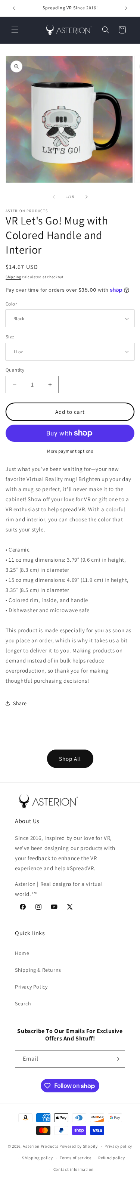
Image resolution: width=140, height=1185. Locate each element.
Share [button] (20, 703)
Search (23, 1003)
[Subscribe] (116, 1059)
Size (10, 337)
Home (22, 953)
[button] (15, 30)
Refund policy (111, 1157)
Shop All (70, 758)
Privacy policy (118, 1146)
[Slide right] (86, 197)
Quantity (15, 370)
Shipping (13, 276)
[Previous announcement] (14, 8)
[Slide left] (54, 197)
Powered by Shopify (78, 1146)
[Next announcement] (126, 8)
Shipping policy (37, 1157)
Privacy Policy (31, 986)
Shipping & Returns (38, 970)
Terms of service (75, 1157)
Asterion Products (40, 1146)
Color (11, 304)
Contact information (73, 1169)
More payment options (70, 451)
